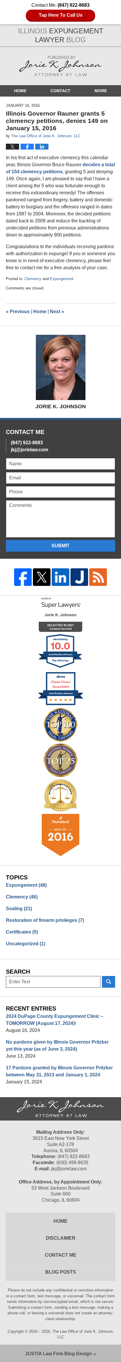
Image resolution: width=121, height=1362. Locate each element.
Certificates (22, 931)
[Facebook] (23, 577)
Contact (60, 90)
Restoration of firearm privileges (45, 920)
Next (57, 311)
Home (20, 90)
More (101, 90)
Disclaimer (60, 1238)
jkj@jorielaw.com (29, 449)
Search (108, 982)
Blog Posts (60, 1272)
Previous (18, 311)
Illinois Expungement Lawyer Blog (60, 66)
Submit (60, 545)
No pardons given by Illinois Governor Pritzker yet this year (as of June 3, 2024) (57, 1045)
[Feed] (98, 577)
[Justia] (79, 577)
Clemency (32, 279)
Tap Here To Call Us (61, 15)
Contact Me (60, 1255)
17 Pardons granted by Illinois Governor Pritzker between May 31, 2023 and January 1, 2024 (59, 1071)
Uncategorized (25, 943)
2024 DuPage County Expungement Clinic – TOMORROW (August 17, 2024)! (54, 1020)
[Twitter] (41, 577)
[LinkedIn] (60, 577)
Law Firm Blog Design (58, 1353)
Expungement (61, 279)
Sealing (19, 908)
